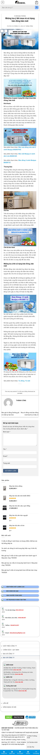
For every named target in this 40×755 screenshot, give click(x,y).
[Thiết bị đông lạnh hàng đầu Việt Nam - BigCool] (20, 2)
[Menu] (2, 2)
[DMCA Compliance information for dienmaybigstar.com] (20, 723)
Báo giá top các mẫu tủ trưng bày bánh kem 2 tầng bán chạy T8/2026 (19, 564)
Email (5, 456)
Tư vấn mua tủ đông (20, 16)
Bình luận (6, 432)
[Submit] (37, 7)
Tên (5, 449)
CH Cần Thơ (30, 747)
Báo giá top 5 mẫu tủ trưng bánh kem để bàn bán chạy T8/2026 (19, 571)
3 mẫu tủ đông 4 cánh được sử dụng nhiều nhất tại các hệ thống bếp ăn (19, 542)
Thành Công (29, 26)
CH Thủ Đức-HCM (32, 742)
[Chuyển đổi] (1, 646)
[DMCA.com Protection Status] (15, 717)
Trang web (6, 463)
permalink (19, 393)
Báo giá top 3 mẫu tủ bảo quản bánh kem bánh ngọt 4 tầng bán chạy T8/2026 (19, 557)
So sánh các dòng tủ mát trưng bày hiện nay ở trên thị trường (19, 549)
